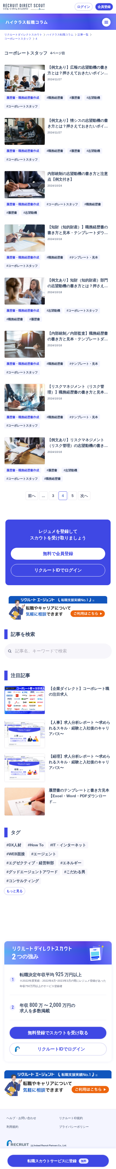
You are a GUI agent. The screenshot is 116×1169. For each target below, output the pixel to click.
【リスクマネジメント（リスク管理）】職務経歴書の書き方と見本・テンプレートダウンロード (77, 392)
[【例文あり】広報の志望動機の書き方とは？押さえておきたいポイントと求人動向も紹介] (24, 88)
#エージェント (43, 854)
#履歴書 (75, 97)
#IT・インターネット (68, 845)
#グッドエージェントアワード (32, 872)
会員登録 (104, 7)
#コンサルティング (22, 881)
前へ (32, 496)
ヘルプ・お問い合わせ (21, 1118)
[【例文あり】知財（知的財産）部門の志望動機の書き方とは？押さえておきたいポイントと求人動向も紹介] (24, 301)
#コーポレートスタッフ (22, 106)
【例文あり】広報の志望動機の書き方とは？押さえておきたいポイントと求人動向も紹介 (77, 73)
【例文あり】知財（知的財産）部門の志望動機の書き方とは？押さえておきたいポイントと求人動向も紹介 (77, 286)
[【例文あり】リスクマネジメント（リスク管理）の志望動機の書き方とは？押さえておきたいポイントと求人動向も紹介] (24, 461)
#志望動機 (93, 97)
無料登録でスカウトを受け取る (58, 1032)
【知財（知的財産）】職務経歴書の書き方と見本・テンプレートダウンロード (77, 233)
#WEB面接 (15, 854)
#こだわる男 (74, 872)
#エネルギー (70, 863)
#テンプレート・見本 (84, 257)
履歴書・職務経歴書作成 (22, 97)
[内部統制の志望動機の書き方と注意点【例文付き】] (24, 195)
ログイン (83, 7)
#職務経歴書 (55, 97)
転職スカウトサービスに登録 (57, 1161)
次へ (84, 496)
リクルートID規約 (71, 1118)
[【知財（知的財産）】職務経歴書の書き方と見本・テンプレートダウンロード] (24, 248)
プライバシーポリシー (74, 1126)
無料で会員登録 (58, 553)
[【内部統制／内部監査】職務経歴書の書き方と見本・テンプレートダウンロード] (24, 354)
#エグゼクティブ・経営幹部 (30, 863)
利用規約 (12, 1126)
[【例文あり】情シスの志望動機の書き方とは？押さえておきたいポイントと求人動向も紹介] (24, 141)
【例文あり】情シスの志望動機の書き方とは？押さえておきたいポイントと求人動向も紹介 (77, 126)
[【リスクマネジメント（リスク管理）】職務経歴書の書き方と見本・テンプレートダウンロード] (24, 408)
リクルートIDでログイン (58, 570)
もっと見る (14, 891)
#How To (36, 845)
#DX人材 (13, 845)
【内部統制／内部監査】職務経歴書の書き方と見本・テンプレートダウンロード (77, 339)
